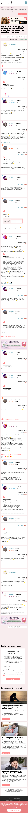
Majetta (10, 71)
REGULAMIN (18, 800)
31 (17, 626)
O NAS (9, 798)
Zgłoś (25, 51)
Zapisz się (13, 679)
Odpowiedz (22, 14)
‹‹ (8, 36)
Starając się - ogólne (9, 7)
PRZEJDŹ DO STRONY (14, 810)
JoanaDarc (11, 147)
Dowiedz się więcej (14, 807)
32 (19, 36)
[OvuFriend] (6, 3)
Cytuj (18, 51)
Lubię (22, 51)
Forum (2, 7)
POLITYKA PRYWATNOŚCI (16, 798)
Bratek (10, 236)
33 (21, 36)
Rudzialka (11, 100)
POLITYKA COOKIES (9, 800)
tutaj (4, 675)
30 (15, 626)
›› (25, 36)
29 (12, 36)
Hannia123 (11, 123)
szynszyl (11, 594)
